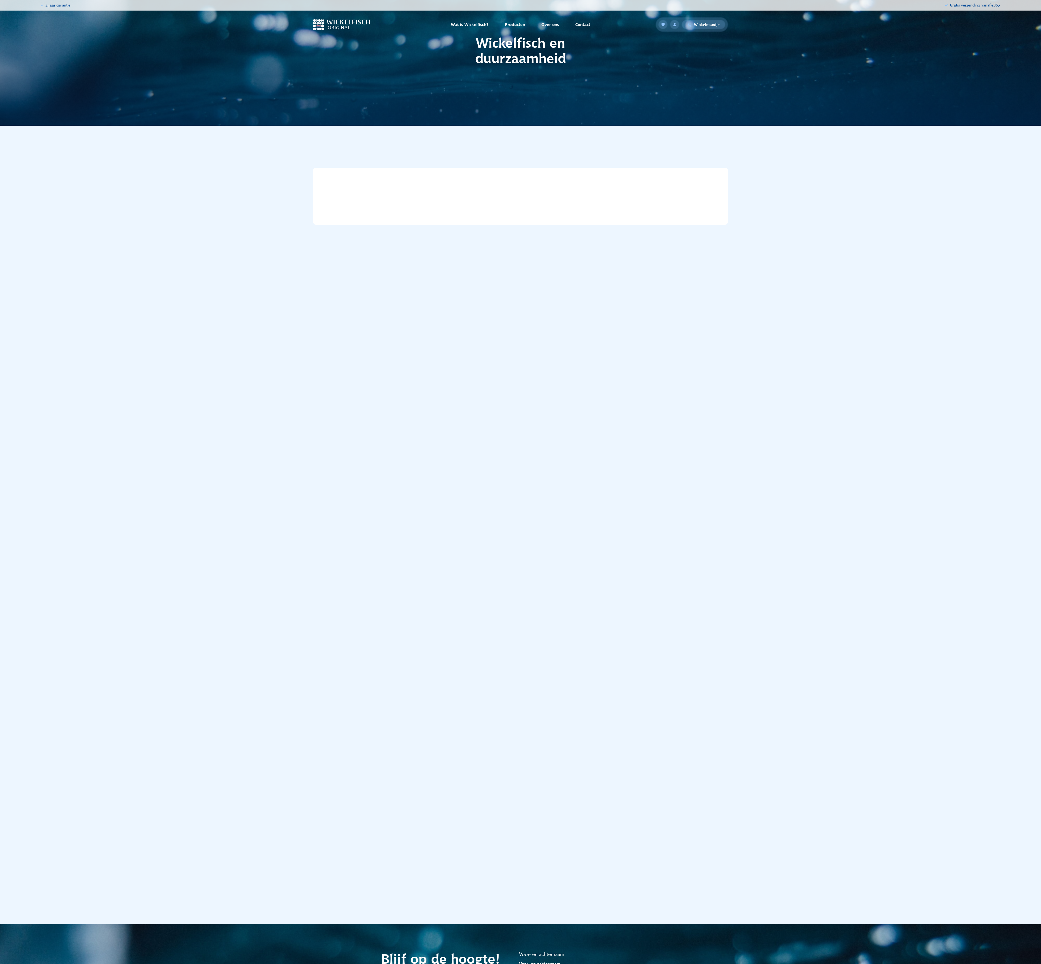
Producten (515, 24)
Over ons (550, 24)
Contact (582, 24)
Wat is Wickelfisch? (470, 24)
